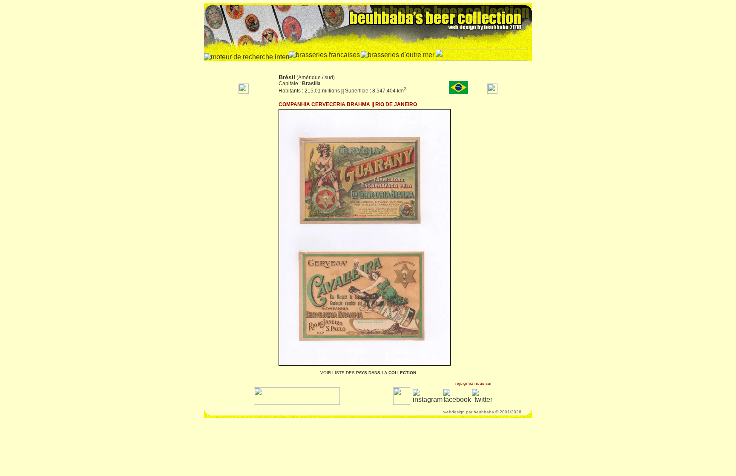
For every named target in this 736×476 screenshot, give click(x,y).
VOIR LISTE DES (368, 372)
